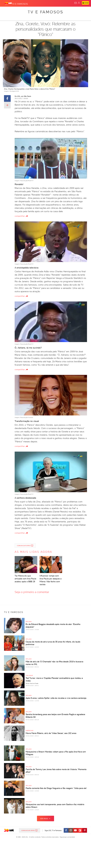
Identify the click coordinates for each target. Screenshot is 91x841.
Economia (58, 10)
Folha (66, 10)
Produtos (5, 10)
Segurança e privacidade (67, 837)
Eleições (22, 10)
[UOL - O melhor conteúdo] (8, 3)
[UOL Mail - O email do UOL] (75, 3)
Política (40, 10)
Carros (48, 10)
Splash (83, 10)
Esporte (74, 10)
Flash (13, 10)
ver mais (44, 818)
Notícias (31, 10)
